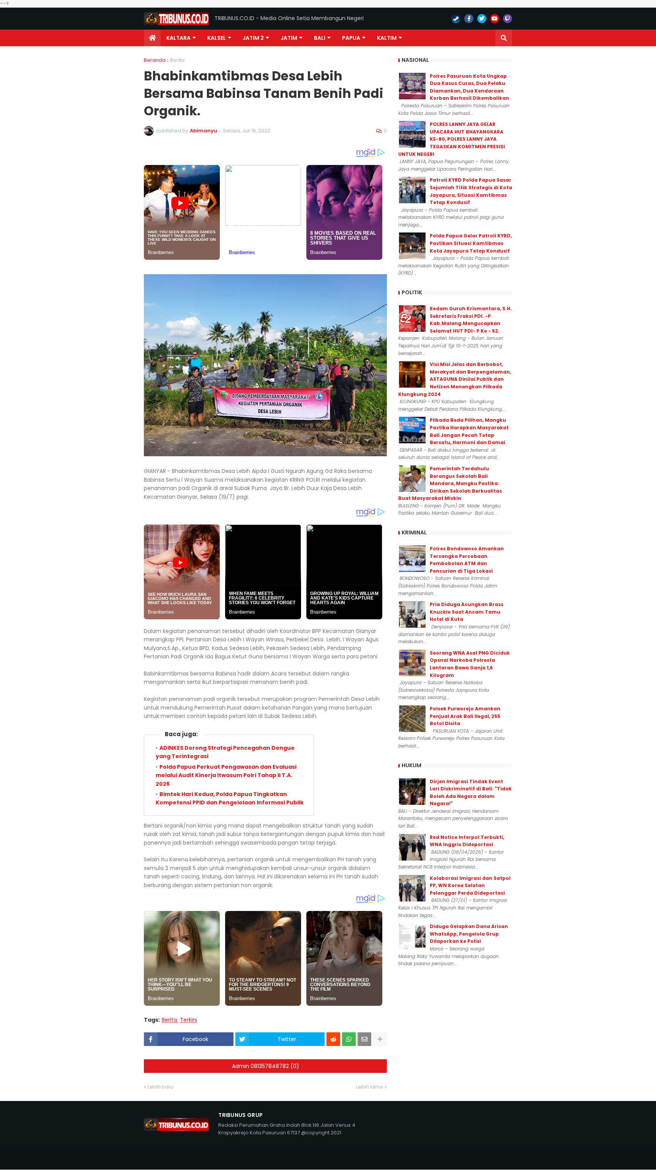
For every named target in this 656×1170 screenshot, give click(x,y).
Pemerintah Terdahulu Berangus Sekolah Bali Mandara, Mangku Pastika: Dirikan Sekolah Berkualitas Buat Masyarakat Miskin (450, 483)
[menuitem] (152, 38)
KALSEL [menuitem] (216, 38)
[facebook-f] (468, 18)
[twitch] (507, 18)
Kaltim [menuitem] (387, 38)
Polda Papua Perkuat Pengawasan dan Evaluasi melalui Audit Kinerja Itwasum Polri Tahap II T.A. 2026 (226, 775)
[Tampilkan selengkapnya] (380, 1039)
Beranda (155, 60)
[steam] (455, 18)
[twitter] (481, 18)
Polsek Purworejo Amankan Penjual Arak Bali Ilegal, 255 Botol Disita (465, 716)
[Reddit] (333, 1039)
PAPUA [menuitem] (351, 38)
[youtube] (494, 18)
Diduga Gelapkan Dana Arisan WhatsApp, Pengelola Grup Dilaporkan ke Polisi (469, 933)
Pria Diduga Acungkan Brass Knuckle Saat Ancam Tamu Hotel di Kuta (466, 611)
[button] (503, 38)
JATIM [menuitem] (289, 38)
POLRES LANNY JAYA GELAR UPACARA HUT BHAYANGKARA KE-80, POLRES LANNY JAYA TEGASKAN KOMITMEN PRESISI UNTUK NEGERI (451, 139)
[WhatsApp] (349, 1039)
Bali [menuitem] (319, 38)
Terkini (188, 1020)
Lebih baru (160, 1086)
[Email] (364, 1039)
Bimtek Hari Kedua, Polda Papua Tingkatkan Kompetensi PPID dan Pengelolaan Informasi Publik (230, 798)
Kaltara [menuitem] (178, 38)
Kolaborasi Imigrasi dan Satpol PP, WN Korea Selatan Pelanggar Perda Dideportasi (470, 885)
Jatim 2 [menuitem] (253, 38)
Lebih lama (369, 1086)
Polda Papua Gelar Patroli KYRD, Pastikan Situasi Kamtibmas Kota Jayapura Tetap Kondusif (471, 243)
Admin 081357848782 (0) (265, 1066)
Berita (177, 60)
